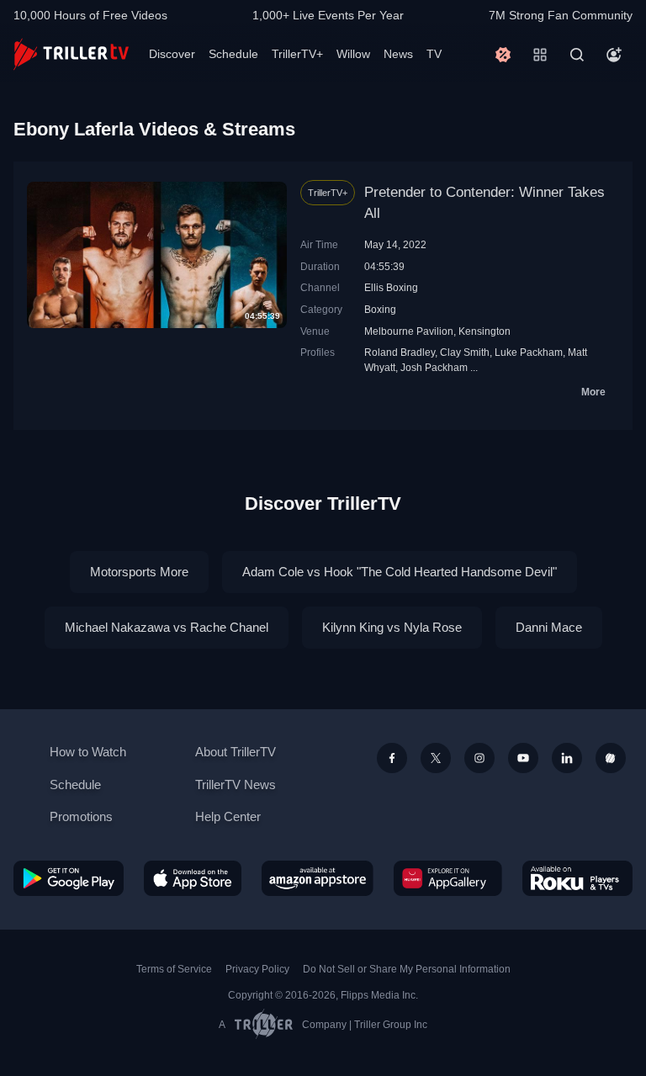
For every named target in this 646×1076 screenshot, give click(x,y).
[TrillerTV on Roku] (577, 878)
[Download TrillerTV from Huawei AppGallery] (448, 878)
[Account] (614, 54)
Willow (353, 54)
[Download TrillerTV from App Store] (193, 878)
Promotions (81, 816)
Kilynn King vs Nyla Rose (392, 627)
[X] (436, 758)
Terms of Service (174, 969)
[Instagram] (479, 758)
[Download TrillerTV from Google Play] (68, 878)
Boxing (380, 309)
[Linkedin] (567, 758)
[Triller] (611, 758)
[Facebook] (392, 758)
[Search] (577, 54)
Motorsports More (139, 572)
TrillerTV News (235, 784)
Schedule (233, 54)
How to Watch (88, 752)
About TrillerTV (235, 752)
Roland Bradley (399, 352)
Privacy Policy (257, 969)
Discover (172, 54)
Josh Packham (434, 367)
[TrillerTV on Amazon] (317, 878)
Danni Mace (549, 627)
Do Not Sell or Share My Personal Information (407, 969)
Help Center (228, 816)
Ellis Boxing (391, 287)
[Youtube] (523, 758)
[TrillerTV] (71, 54)
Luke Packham (529, 352)
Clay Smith (465, 352)
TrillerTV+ (297, 54)
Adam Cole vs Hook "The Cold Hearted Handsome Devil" (399, 572)
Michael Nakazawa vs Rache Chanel (166, 627)
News (398, 54)
